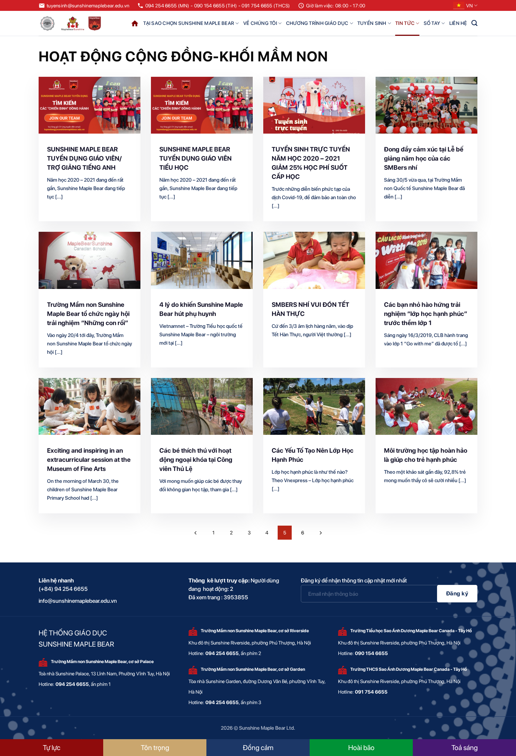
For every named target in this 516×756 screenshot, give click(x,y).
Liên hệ (458, 23)
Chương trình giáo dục (317, 23)
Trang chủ (135, 23)
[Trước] (195, 533)
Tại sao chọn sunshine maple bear (188, 23)
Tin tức (405, 23)
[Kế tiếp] (320, 533)
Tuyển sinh (371, 23)
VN (469, 5)
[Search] (474, 23)
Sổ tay (432, 23)
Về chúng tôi (260, 23)
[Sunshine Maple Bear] (72, 23)
